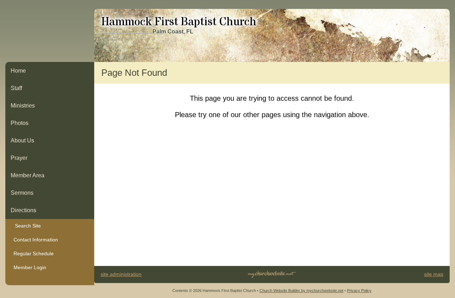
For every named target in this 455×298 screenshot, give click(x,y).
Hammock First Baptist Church (178, 22)
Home (18, 71)
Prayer (19, 158)
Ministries (23, 106)
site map (433, 274)
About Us (22, 140)
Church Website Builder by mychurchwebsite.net (301, 290)
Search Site (26, 226)
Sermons (22, 193)
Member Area (27, 175)
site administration (121, 274)
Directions (23, 210)
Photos (19, 123)
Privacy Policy (359, 290)
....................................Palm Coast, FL (147, 31)
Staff (16, 88)
